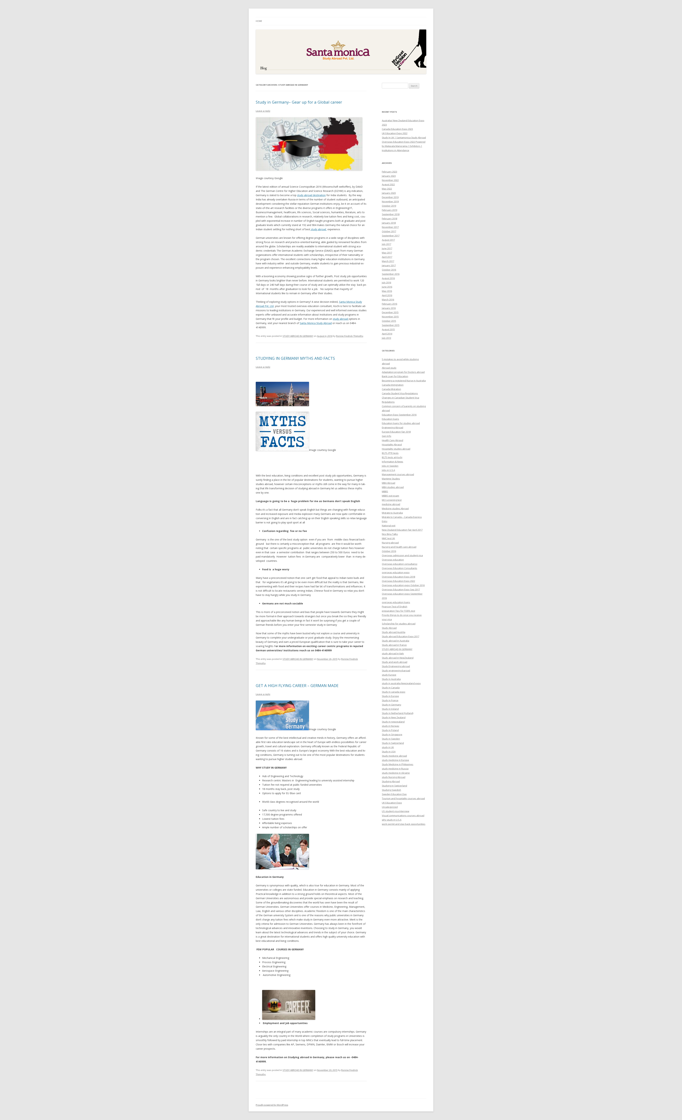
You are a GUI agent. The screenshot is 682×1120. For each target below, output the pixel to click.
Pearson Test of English (394, 606)
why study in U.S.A (391, 819)
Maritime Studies (391, 478)
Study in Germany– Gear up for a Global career (299, 102)
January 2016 (389, 308)
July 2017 (386, 244)
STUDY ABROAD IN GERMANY (298, 336)
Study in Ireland (390, 708)
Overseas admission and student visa (402, 555)
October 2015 (389, 320)
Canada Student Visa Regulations (400, 393)
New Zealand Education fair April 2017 (402, 529)
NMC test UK (388, 538)
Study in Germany (391, 704)
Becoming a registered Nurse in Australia (404, 380)
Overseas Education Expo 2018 (398, 576)
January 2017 (389, 265)
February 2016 (389, 303)
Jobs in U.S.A (388, 470)
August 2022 (388, 184)
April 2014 (387, 333)
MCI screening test (392, 500)
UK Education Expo (392, 802)
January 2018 (389, 222)
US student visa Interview (395, 811)
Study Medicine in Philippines (397, 764)
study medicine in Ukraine (396, 772)
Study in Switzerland (393, 743)
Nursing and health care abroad (399, 546)
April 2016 (387, 295)
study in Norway (390, 726)
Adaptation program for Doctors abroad (403, 372)
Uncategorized (390, 807)
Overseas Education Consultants (399, 568)
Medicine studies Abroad (395, 508)
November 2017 (390, 227)
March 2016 (388, 299)
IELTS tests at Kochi (392, 457)
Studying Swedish (391, 789)
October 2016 (389, 269)
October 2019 (389, 205)
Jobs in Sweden (390, 465)
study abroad (318, 229)
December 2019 (390, 197)
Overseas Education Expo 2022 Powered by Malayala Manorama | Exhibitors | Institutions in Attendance (403, 146)
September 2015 (390, 325)
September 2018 (390, 214)
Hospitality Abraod (392, 444)
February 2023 (389, 171)
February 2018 (389, 218)
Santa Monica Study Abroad (316, 323)
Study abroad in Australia (395, 640)
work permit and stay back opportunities (403, 824)
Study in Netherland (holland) (397, 713)
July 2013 (386, 338)
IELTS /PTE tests (390, 453)
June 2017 (387, 248)
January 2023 (389, 175)
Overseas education (393, 559)
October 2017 (389, 231)
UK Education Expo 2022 (394, 133)
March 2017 (388, 261)
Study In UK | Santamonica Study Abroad (404, 137)
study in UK (388, 747)
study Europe (389, 674)
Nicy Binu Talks (390, 534)
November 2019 (390, 201)
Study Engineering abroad (396, 666)
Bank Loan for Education (395, 376)
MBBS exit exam (390, 495)
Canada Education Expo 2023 (397, 129)
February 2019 (389, 210)
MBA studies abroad (393, 487)
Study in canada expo (393, 691)
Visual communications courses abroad (403, 815)
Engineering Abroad (392, 427)
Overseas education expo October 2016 (403, 585)
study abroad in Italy (393, 653)
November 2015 (390, 316)
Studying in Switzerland (394, 785)
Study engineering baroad (396, 670)
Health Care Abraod (392, 440)
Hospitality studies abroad (396, 448)
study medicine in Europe (395, 760)
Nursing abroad (390, 542)
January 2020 (389, 193)
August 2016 (388, 278)
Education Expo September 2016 (399, 414)
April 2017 (387, 257)
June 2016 (387, 286)
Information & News (392, 461)
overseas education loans (396, 602)
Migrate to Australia (392, 512)
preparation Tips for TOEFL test (398, 610)
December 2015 (390, 312)
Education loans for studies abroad (401, 423)
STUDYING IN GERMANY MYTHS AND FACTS (295, 358)
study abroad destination (311, 195)
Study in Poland (390, 730)
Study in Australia (391, 679)
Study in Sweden (391, 738)
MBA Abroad (388, 482)
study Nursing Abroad (393, 777)
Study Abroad (389, 627)
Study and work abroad (394, 662)
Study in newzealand (393, 721)
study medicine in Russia (395, 768)
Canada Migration (391, 389)
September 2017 (390, 235)
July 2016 (386, 282)
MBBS (385, 491)
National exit (388, 525)
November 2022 (390, 180)
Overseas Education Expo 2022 (398, 581)
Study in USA (389, 751)
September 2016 (390, 274)
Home (259, 21)
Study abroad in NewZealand (397, 657)
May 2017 (387, 252)
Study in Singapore (392, 734)
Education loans (390, 419)
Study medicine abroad (394, 755)
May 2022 (387, 188)
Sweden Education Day (394, 794)
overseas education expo (396, 572)
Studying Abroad (391, 781)
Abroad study (389, 367)
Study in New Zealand (393, 717)
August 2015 (388, 329)
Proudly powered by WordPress (272, 1104)
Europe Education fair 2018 (396, 431)
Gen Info (386, 436)
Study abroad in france (394, 645)
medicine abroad (391, 504)
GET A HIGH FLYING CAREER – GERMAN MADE (297, 685)
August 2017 (388, 239)
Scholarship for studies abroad (398, 623)
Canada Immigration (393, 384)
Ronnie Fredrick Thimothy (349, 336)
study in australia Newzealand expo (401, 683)
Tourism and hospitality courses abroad (403, 798)
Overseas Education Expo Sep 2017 (401, 589)
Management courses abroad (398, 474)
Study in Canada (391, 687)
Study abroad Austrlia (393, 632)
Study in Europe (390, 696)
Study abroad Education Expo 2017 (400, 636)
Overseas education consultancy (399, 564)
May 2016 (387, 291)
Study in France (390, 700)
